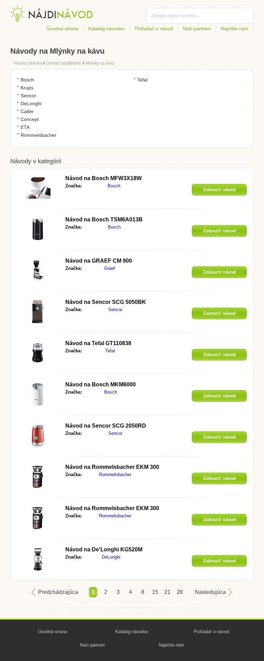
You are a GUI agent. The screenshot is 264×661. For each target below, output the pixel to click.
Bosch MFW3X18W (103, 178)
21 (167, 592)
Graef (109, 268)
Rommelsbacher (38, 135)
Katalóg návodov (106, 28)
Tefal (142, 79)
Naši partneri (197, 28)
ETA (25, 127)
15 (155, 592)
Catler (27, 111)
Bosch (27, 79)
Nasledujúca (210, 592)
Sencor (28, 95)
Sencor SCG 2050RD (105, 426)
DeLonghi (31, 103)
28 (180, 592)
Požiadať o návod (154, 28)
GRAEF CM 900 (98, 261)
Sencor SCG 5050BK (105, 302)
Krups (27, 87)
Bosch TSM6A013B (104, 219)
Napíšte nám (235, 28)
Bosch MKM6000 (100, 384)
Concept (30, 119)
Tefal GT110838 (98, 343)
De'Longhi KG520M (103, 549)
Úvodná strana (62, 28)
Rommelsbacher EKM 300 (112, 467)
